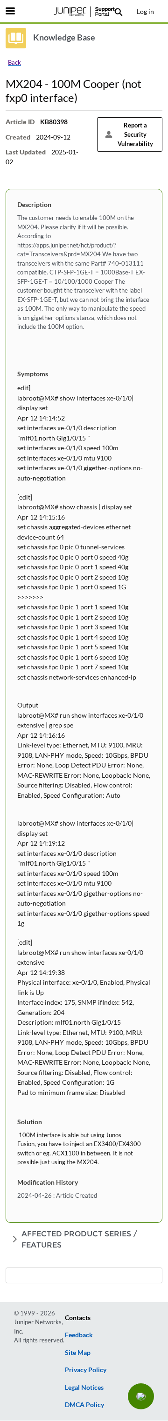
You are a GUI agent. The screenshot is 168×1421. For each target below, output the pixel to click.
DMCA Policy (84, 1404)
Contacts (78, 1317)
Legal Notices (84, 1387)
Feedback (79, 1335)
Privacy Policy (85, 1370)
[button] (141, 1396)
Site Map (78, 1352)
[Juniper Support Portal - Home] (84, 11)
